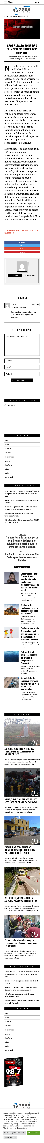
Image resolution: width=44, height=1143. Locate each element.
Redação (32, 59)
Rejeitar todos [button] (10, 1138)
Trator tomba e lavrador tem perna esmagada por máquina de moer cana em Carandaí (20, 943)
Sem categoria (8, 477)
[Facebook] (35, 2)
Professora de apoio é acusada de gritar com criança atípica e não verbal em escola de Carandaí (20, 507)
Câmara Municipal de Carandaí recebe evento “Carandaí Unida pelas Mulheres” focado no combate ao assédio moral (21, 493)
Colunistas (7, 448)
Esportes (7, 461)
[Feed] (38, 2)
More (34, 764)
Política (6, 469)
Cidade (11, 59)
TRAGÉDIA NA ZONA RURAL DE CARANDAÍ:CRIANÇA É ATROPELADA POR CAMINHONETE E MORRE (19, 850)
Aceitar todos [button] (33, 1133)
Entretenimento (9, 456)
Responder (35, 304)
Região (6, 473)
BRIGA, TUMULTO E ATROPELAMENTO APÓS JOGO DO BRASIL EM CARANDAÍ (20, 801)
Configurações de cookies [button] (14, 1133)
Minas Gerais (8, 465)
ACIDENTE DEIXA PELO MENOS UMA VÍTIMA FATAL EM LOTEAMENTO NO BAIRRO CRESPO (19, 751)
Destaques (18, 59)
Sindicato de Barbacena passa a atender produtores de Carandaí (29, 609)
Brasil (6, 440)
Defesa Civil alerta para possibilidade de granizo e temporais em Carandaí (29, 658)
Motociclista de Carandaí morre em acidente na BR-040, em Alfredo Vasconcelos (30, 684)
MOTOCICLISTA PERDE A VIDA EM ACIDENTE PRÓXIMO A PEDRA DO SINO (21, 899)
